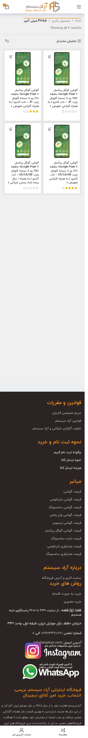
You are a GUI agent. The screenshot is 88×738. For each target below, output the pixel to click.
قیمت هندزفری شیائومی (64, 546)
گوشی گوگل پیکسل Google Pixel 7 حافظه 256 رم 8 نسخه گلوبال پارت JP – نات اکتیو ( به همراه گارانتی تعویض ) (63, 98)
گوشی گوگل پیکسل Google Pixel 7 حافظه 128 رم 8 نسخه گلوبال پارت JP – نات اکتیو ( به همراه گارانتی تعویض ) (24, 98)
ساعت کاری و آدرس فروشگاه (61, 578)
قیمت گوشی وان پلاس (65, 515)
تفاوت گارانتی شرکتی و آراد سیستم (57, 428)
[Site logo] (42, 6)
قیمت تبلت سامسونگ (66, 538)
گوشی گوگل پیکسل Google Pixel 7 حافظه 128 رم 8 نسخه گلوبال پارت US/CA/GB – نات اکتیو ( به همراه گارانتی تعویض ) (63, 173)
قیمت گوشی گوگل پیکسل (63, 531)
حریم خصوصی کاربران (66, 413)
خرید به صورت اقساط (66, 594)
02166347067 (51, 633)
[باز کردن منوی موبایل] (78, 6)
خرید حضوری (72, 602)
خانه (78, 21)
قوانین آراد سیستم (68, 421)
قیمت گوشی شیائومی (65, 499)
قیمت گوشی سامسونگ (65, 507)
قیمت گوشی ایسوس (66, 523)
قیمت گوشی (72, 492)
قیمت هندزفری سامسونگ (63, 554)
